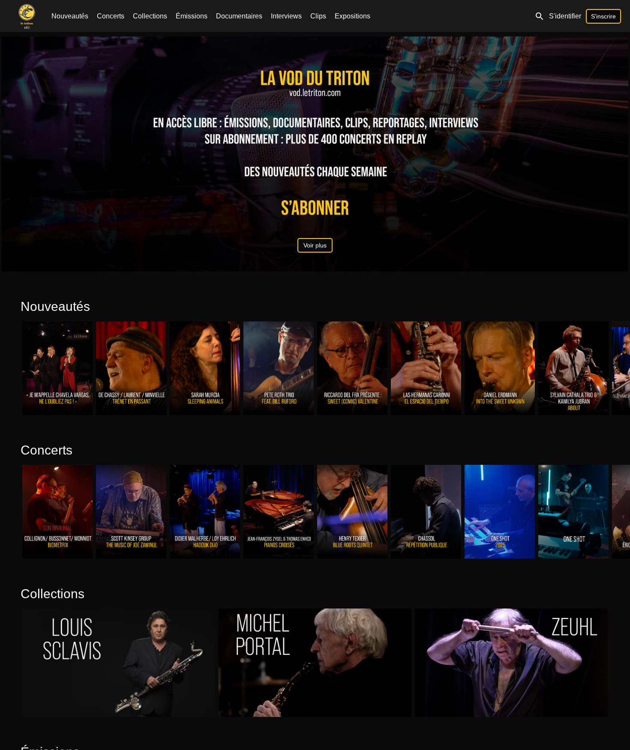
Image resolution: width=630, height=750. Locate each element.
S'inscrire (603, 16)
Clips (318, 16)
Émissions (191, 16)
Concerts (110, 16)
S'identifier (565, 16)
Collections (150, 16)
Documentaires (239, 16)
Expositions (352, 16)
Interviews (286, 16)
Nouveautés (69, 16)
